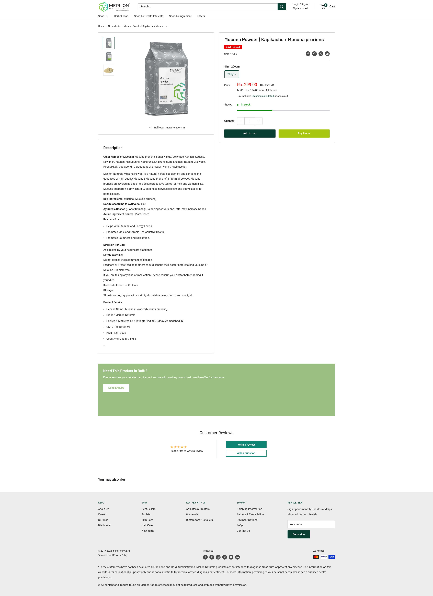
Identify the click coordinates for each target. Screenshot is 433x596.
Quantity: (229, 120)
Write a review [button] (246, 444)
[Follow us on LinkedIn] (237, 557)
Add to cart (250, 133)
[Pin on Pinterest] (314, 53)
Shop (101, 16)
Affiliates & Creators (198, 509)
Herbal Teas (121, 16)
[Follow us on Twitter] (211, 557)
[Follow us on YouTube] (231, 557)
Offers (201, 16)
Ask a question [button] (246, 453)
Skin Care (147, 520)
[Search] (282, 6)
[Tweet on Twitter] (320, 53)
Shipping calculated (263, 96)
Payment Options (247, 520)
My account (300, 8)
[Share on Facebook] (308, 53)
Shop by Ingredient (180, 16)
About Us (103, 509)
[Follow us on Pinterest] (224, 557)
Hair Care (147, 525)
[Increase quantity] (258, 120)
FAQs (240, 525)
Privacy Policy (120, 555)
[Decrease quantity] (240, 120)
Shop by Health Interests (148, 16)
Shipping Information (249, 509)
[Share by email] (327, 53)
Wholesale (192, 514)
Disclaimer (104, 525)
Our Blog (103, 520)
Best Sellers (148, 509)
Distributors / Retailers (199, 520)
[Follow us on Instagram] (218, 557)
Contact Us (243, 530)
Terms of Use (105, 555)
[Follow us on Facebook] (205, 557)
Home (101, 26)
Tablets (146, 514)
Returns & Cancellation (250, 514)
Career (102, 514)
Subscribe (299, 534)
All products (114, 26)
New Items (148, 530)
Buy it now (304, 133)
